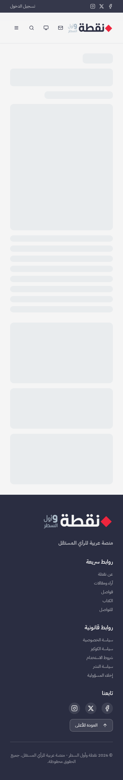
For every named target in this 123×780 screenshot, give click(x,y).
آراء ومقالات (103, 583)
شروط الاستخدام (99, 658)
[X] (101, 6)
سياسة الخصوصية (98, 640)
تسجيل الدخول (22, 6)
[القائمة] (16, 27)
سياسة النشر (103, 666)
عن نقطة (105, 574)
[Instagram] (92, 6)
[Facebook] (110, 6)
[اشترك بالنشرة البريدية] (60, 27)
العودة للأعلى (86, 725)
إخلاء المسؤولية (100, 675)
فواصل (107, 592)
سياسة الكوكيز (102, 649)
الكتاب (107, 601)
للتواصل (106, 610)
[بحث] (31, 27)
